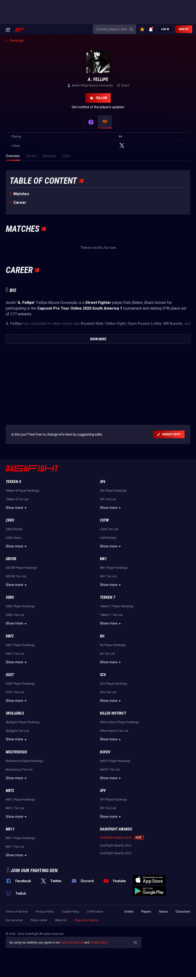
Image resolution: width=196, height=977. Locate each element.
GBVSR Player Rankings (21, 567)
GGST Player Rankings (20, 683)
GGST (10, 674)
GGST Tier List (15, 692)
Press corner (38, 920)
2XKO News (13, 538)
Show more (14, 508)
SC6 (103, 674)
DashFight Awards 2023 (115, 845)
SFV (103, 790)
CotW (104, 520)
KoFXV (105, 752)
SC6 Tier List (108, 692)
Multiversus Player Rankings (24, 761)
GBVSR (11, 559)
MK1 (103, 559)
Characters (182, 911)
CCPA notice (95, 911)
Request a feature (86, 920)
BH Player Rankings (113, 645)
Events (129, 911)
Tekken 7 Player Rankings (117, 606)
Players (146, 911)
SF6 (102, 481)
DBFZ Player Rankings (20, 645)
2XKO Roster (14, 529)
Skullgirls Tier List (17, 731)
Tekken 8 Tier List (17, 499)
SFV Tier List (108, 808)
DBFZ (10, 636)
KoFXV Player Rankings (115, 761)
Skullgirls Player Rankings (23, 722)
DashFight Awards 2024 (115, 837)
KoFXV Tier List (110, 769)
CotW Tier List (109, 529)
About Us (61, 920)
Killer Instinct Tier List (114, 731)
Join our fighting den (34, 870)
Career (19, 202)
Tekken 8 (13, 481)
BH (102, 636)
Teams (163, 911)
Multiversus (16, 752)
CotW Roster (108, 538)
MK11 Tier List (15, 846)
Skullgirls (15, 713)
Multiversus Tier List (19, 769)
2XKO (10, 520)
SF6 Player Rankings (113, 490)
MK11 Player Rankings (20, 838)
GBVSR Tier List (16, 576)
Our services (14, 920)
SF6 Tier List (108, 499)
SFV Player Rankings (113, 799)
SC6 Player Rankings (113, 683)
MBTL (10, 790)
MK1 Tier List (108, 576)
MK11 (10, 829)
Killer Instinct (113, 713)
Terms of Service (17, 911)
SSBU (10, 597)
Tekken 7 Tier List (111, 615)
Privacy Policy (45, 911)
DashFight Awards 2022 (115, 853)
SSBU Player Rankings (20, 606)
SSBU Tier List (15, 615)
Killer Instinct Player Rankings (119, 722)
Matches (21, 194)
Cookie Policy (70, 911)
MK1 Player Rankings (114, 567)
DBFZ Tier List (15, 653)
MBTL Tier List (15, 808)
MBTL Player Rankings (20, 799)
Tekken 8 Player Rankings (22, 490)
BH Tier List (107, 653)
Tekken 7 (107, 597)
